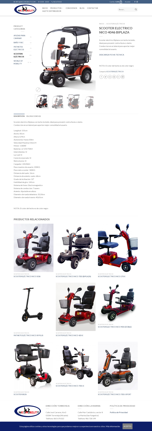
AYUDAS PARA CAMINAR (19, 37)
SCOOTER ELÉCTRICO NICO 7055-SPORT (114, 394)
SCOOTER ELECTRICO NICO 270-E (111, 276)
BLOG (82, 8)
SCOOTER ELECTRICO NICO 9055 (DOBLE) (115, 327)
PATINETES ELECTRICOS (19, 48)
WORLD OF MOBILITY (18, 62)
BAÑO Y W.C (19, 43)
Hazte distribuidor (51, 11)
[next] (91, 57)
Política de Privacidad (119, 412)
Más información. (113, 426)
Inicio (45, 8)
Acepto (127, 426)
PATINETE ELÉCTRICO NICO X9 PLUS (28, 335)
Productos (56, 8)
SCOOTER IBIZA (20, 394)
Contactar (92, 8)
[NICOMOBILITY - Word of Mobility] (25, 9)
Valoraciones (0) (33, 116)
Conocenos (71, 8)
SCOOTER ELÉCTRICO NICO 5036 (27, 276)
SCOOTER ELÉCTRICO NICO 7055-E (70, 386)
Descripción (19, 116)
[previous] (39, 57)
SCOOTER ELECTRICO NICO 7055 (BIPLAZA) (73, 276)
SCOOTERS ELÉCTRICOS (19, 55)
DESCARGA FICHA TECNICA (111, 55)
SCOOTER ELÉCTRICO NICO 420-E (69, 335)
